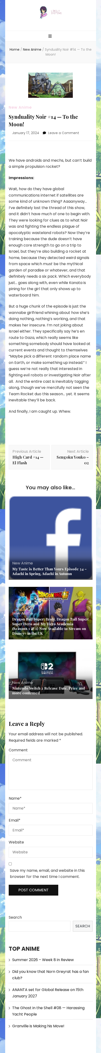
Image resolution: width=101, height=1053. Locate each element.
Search (15, 917)
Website (16, 842)
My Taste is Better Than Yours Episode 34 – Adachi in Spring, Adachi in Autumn (49, 571)
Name (15, 798)
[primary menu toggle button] (50, 36)
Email (14, 820)
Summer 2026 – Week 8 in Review (43, 960)
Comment (18, 750)
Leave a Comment (63, 133)
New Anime (20, 107)
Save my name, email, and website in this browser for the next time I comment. (47, 874)
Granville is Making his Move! (38, 1026)
